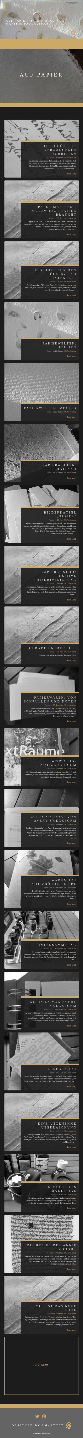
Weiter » (45, 1365)
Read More (71, 173)
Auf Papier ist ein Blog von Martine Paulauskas (35, 22)
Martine (73, 157)
